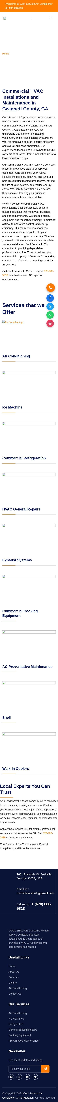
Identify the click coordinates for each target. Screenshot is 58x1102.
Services (14, 977)
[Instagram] (19, 1077)
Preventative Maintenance (24, 1040)
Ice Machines (16, 1018)
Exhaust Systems (17, 560)
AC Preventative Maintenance (27, 667)
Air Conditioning (16, 356)
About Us (14, 971)
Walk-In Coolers (15, 769)
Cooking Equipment (20, 1035)
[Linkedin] (27, 1077)
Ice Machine (12, 407)
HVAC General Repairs (21, 509)
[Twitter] (35, 1077)
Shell (6, 718)
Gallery (13, 982)
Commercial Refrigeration (24, 458)
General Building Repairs (23, 1029)
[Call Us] (50, 287)
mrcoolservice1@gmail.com (36, 893)
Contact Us (15, 993)
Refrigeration (16, 1024)
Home (5, 53)
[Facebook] (11, 1077)
